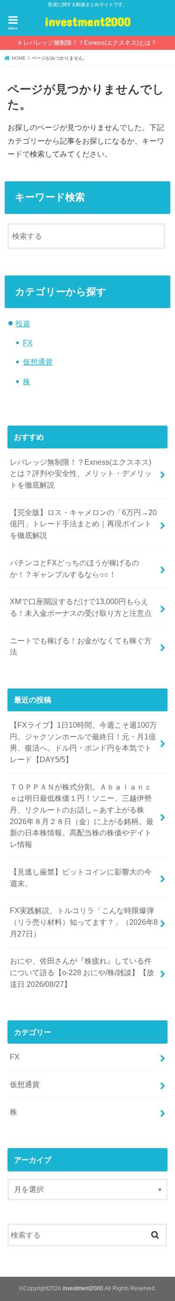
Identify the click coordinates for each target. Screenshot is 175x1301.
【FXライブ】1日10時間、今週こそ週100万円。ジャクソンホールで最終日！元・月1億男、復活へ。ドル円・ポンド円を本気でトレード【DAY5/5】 (83, 742)
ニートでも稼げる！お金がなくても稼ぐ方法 (81, 646)
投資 (22, 323)
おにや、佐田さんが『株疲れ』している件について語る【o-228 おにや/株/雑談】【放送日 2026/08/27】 (82, 972)
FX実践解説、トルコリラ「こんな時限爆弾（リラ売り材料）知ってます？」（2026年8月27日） (84, 921)
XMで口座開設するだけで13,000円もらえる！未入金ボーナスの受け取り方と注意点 (81, 607)
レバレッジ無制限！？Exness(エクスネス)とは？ (90, 42)
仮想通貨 (38, 362)
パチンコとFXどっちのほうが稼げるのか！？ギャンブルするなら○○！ (74, 568)
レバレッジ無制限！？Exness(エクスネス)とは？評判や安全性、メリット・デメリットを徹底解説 (81, 473)
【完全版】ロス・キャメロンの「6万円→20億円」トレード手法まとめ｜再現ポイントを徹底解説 (83, 523)
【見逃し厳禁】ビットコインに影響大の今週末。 (81, 877)
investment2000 (88, 21)
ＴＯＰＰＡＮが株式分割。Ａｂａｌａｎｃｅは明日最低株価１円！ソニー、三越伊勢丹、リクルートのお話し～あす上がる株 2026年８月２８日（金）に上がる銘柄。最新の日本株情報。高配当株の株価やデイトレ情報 (82, 816)
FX (28, 342)
